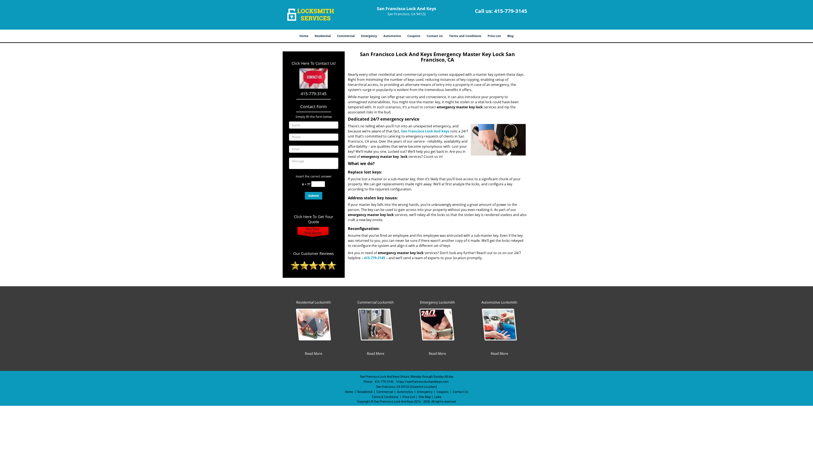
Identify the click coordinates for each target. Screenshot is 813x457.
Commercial (346, 36)
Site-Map (425, 397)
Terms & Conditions (385, 397)
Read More (313, 353)
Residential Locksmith (313, 302)
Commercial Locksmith (375, 302)
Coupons (413, 36)
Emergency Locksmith (437, 302)
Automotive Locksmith (499, 302)
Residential (323, 36)
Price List (494, 36)
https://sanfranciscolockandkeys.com (422, 381)
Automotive (392, 36)
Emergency (369, 36)
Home (303, 36)
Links (437, 397)
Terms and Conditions (465, 36)
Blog (510, 36)
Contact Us (435, 36)
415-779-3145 (510, 10)
